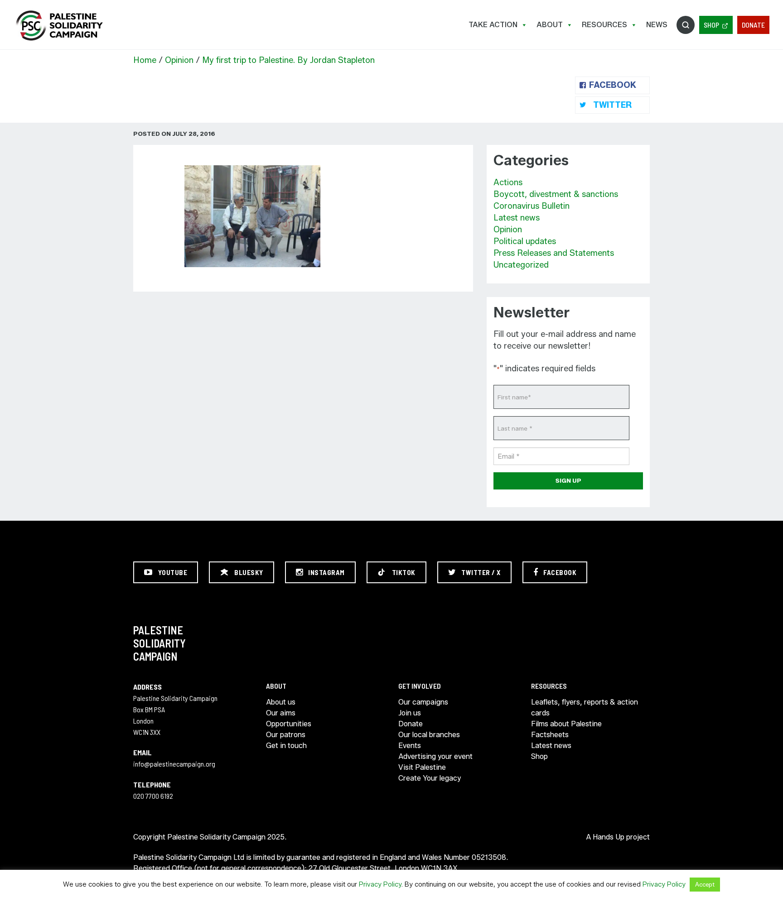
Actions (507, 182)
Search (686, 25)
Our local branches (429, 734)
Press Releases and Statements (553, 253)
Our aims (280, 713)
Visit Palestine (422, 767)
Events (409, 745)
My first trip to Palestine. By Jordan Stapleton (288, 60)
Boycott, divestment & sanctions (555, 194)
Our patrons (285, 734)
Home (144, 60)
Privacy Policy (380, 884)
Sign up (568, 480)
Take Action (493, 24)
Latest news (516, 218)
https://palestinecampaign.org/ (59, 26)
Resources (604, 24)
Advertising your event (435, 756)
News (656, 24)
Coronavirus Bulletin (531, 206)
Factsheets (550, 734)
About (549, 24)
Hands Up (608, 837)
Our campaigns (423, 702)
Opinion (179, 60)
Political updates (524, 241)
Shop (711, 24)
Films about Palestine (566, 724)
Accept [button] (705, 884)
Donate (753, 24)
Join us (409, 713)
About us (280, 702)
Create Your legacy (429, 778)
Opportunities (288, 724)
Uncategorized (521, 265)
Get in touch (286, 745)
